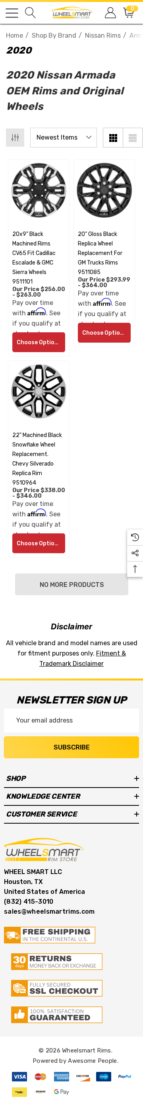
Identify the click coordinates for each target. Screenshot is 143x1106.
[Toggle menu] (12, 13)
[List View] (133, 138)
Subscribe (72, 747)
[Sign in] (110, 13)
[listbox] (63, 138)
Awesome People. (93, 1060)
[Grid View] (113, 138)
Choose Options (39, 342)
